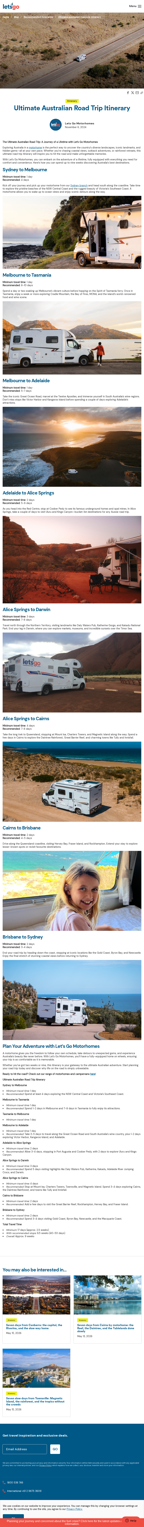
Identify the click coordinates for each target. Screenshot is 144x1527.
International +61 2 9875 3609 (24, 1491)
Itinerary (72, 101)
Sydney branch (79, 185)
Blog (16, 16)
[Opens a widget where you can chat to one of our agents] (130, 1520)
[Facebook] (128, 93)
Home (6, 16)
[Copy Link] (141, 93)
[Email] (137, 93)
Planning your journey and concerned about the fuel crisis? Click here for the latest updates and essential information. (72, 1522)
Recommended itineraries (38, 16)
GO (55, 1449)
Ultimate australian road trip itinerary (79, 16)
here (92, 1074)
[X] (132, 93)
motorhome (35, 147)
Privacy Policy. (75, 1509)
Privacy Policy (45, 1465)
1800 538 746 (15, 1482)
